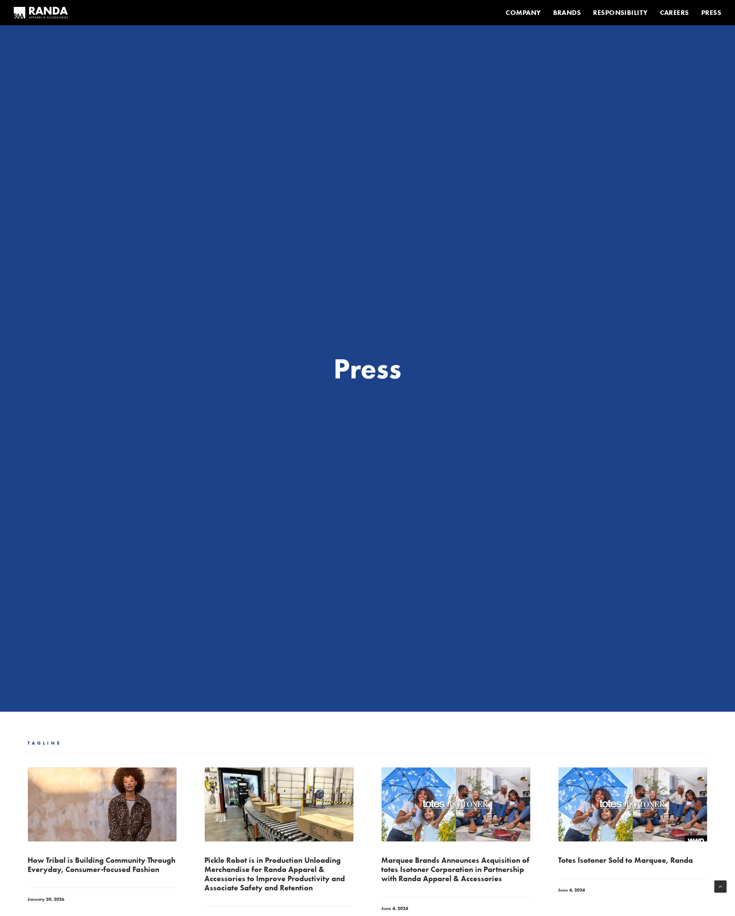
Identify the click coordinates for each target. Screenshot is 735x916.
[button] (102, 804)
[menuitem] (526, 12)
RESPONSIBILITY (620, 12)
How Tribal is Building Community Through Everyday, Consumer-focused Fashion (101, 865)
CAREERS (674, 12)
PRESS (711, 12)
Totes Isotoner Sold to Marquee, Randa (625, 860)
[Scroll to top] (720, 885)
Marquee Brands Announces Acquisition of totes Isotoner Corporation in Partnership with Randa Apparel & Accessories (455, 869)
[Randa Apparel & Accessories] (41, 12)
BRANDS (567, 12)
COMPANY (523, 12)
